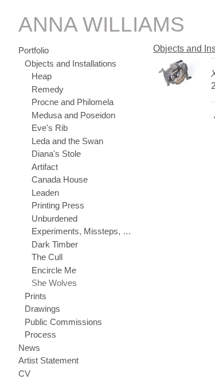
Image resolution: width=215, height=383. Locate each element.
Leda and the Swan (67, 141)
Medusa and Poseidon (73, 115)
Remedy (48, 89)
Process (40, 334)
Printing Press (58, 205)
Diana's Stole (56, 153)
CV (24, 373)
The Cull (47, 257)
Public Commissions (63, 322)
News (29, 348)
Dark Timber (55, 244)
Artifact (45, 167)
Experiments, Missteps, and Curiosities (83, 231)
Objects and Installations (70, 63)
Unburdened (54, 218)
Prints (35, 296)
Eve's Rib (50, 128)
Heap (42, 76)
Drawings (42, 309)
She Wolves (54, 283)
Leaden (45, 193)
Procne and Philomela (73, 102)
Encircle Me (54, 270)
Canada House (60, 179)
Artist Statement (48, 360)
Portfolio (33, 50)
